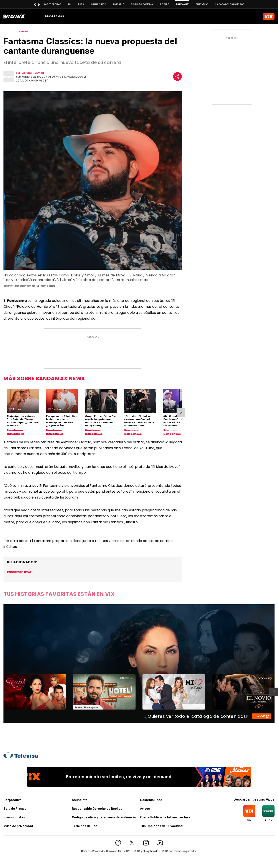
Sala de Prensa (14, 808)
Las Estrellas (52, 4)
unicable (118, 4)
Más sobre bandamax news (44, 378)
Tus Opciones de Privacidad (161, 826)
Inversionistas (14, 817)
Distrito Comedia (142, 4)
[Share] (177, 76)
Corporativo (12, 800)
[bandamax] (14, 16)
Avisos (145, 808)
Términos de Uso (84, 826)
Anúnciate (80, 800)
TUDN (81, 4)
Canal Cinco (98, 4)
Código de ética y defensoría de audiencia (104, 817)
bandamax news (15, 31)
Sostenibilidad (151, 800)
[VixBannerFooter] (139, 777)
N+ (69, 4)
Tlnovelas (201, 4)
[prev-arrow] (1, 692)
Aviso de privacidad (18, 826)
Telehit (164, 4)
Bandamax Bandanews (16, 432)
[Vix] (269, 16)
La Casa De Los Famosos (229, 4)
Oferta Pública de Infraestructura (165, 817)
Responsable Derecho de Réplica (97, 808)
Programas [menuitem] (54, 16)
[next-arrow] (181, 412)
